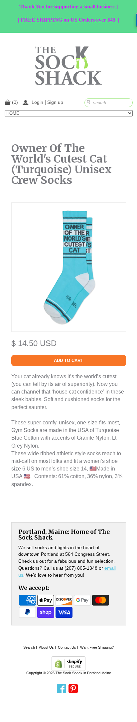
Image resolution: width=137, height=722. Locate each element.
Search (29, 647)
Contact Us (67, 647)
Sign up (55, 102)
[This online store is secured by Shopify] (68, 663)
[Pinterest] (73, 688)
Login (37, 102)
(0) (15, 102)
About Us (46, 647)
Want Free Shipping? (97, 647)
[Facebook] (61, 688)
